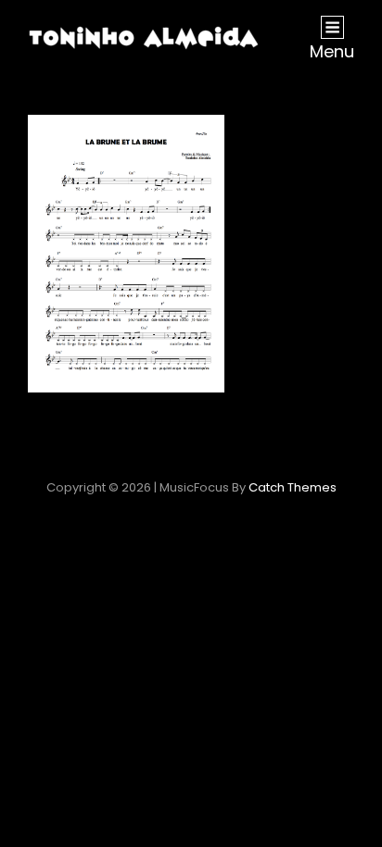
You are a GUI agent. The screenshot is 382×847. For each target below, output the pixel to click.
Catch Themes (292, 487)
